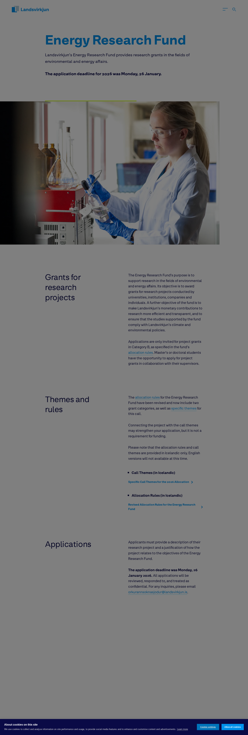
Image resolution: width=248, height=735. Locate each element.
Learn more (182, 729)
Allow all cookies (232, 727)
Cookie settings (208, 727)
